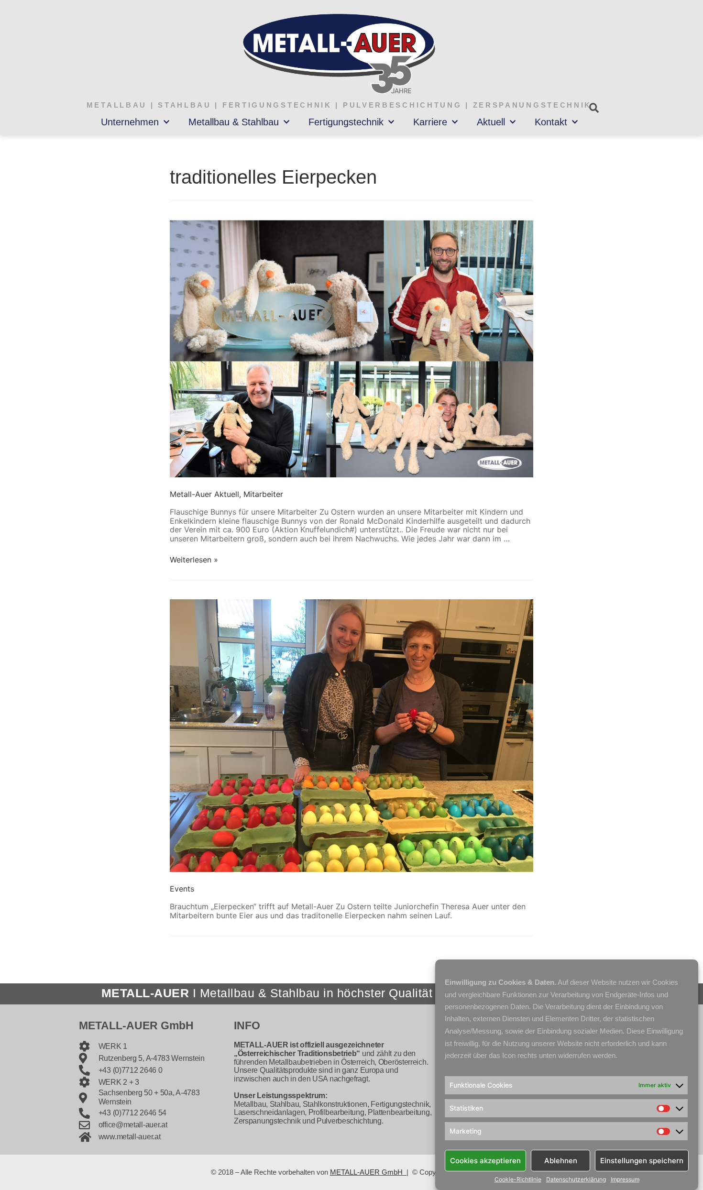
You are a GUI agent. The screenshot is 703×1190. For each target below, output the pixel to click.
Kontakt (551, 122)
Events (182, 888)
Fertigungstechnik (346, 122)
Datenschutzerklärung (576, 1179)
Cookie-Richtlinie (517, 1179)
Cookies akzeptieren (485, 1160)
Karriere (430, 122)
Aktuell (491, 122)
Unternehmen (130, 122)
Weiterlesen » (194, 559)
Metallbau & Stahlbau (233, 122)
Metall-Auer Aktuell (204, 494)
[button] (594, 108)
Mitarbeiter (263, 494)
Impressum (625, 1179)
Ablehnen (560, 1160)
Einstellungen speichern (641, 1160)
